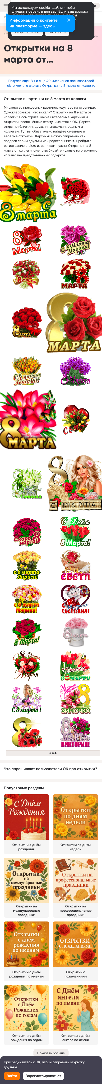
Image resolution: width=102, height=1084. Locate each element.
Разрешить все (27, 32)
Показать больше (51, 1053)
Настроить (57, 32)
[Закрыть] (68, 20)
